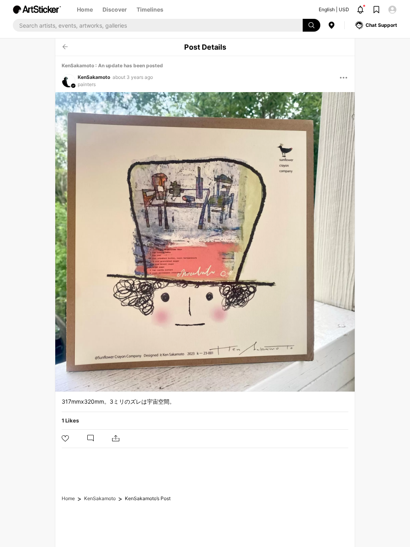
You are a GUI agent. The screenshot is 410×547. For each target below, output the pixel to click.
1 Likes (70, 420)
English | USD (334, 9)
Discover (114, 9)
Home (85, 9)
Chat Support (381, 25)
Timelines (150, 9)
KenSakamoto (94, 77)
